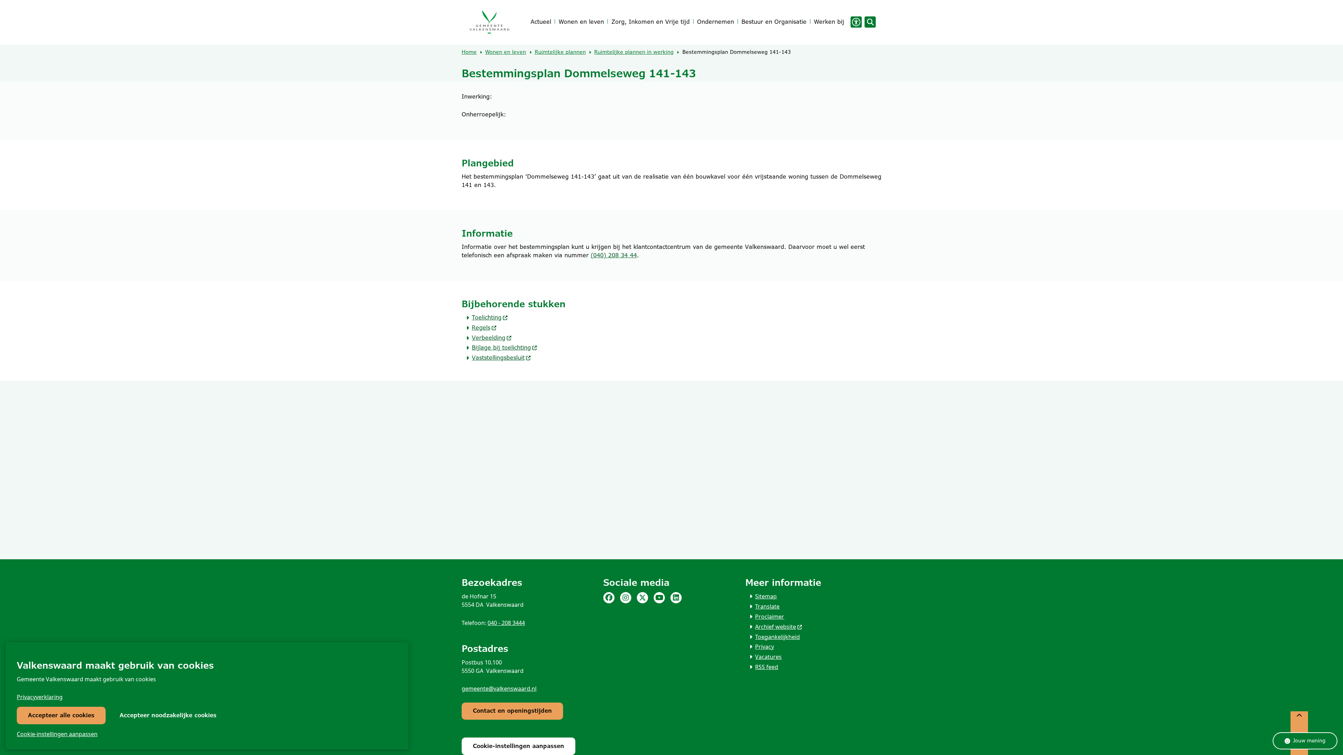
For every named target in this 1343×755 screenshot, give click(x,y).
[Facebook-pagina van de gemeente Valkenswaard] (608, 597)
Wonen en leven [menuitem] (581, 22)
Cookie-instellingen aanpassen (57, 734)
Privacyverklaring (40, 697)
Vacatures (768, 657)
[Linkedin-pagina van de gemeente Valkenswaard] (676, 597)
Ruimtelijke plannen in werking (634, 52)
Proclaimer (769, 616)
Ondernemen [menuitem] (715, 22)
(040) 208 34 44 (614, 255)
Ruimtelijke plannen (560, 52)
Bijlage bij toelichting (501, 347)
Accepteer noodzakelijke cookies (168, 715)
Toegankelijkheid (777, 637)
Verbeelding (488, 337)
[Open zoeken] (870, 22)
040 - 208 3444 (506, 623)
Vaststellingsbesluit (498, 357)
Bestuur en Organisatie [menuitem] (773, 22)
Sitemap (766, 596)
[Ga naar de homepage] (489, 22)
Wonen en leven (505, 52)
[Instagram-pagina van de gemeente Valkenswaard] (625, 597)
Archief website (775, 627)
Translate (767, 606)
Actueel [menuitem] (541, 22)
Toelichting (487, 317)
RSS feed (766, 667)
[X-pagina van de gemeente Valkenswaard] (642, 597)
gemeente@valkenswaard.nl (499, 688)
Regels (481, 327)
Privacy (764, 646)
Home (469, 52)
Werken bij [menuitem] (829, 22)
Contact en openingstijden (512, 710)
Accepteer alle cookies (61, 715)
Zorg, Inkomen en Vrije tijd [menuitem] (650, 22)
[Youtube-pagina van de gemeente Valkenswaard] (659, 597)
